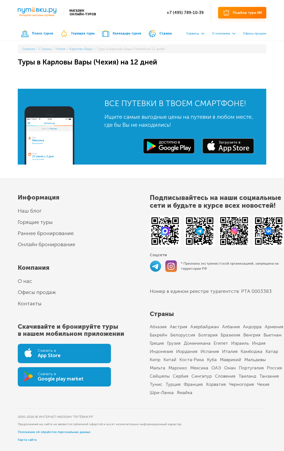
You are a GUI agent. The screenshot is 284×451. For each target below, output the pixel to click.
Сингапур (201, 376)
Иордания (186, 351)
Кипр (155, 359)
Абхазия (158, 326)
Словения (225, 376)
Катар (272, 351)
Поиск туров (42, 33)
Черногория (241, 384)
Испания (210, 351)
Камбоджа (251, 351)
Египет (221, 343)
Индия (259, 343)
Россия (274, 367)
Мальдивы (255, 359)
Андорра (252, 326)
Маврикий (230, 359)
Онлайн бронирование (46, 244)
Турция (173, 384)
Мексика (199, 367)
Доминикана (197, 343)
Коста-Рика (191, 359)
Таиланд (247, 376)
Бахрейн (158, 335)
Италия (230, 351)
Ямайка (184, 392)
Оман (230, 367)
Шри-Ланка (162, 392)
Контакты (29, 303)
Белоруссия (182, 335)
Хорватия (216, 384)
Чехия (263, 384)
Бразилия (230, 335)
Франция (193, 384)
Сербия (180, 376)
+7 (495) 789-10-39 (185, 12)
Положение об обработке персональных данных (54, 432)
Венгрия (251, 335)
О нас (25, 281)
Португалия (251, 367)
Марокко (177, 367)
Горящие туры (83, 33)
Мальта (157, 367)
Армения (274, 326)
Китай (170, 359)
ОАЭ (216, 367)
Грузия (174, 343)
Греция (157, 343)
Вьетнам (273, 335)
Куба (212, 359)
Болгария (208, 335)
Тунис (156, 384)
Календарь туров (127, 33)
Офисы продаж (254, 33)
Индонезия (161, 351)
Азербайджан (204, 326)
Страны (165, 33)
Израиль (240, 343)
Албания (231, 326)
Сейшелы (160, 376)
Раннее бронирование (46, 233)
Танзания (269, 376)
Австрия (178, 326)
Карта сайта (27, 440)
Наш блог (30, 210)
